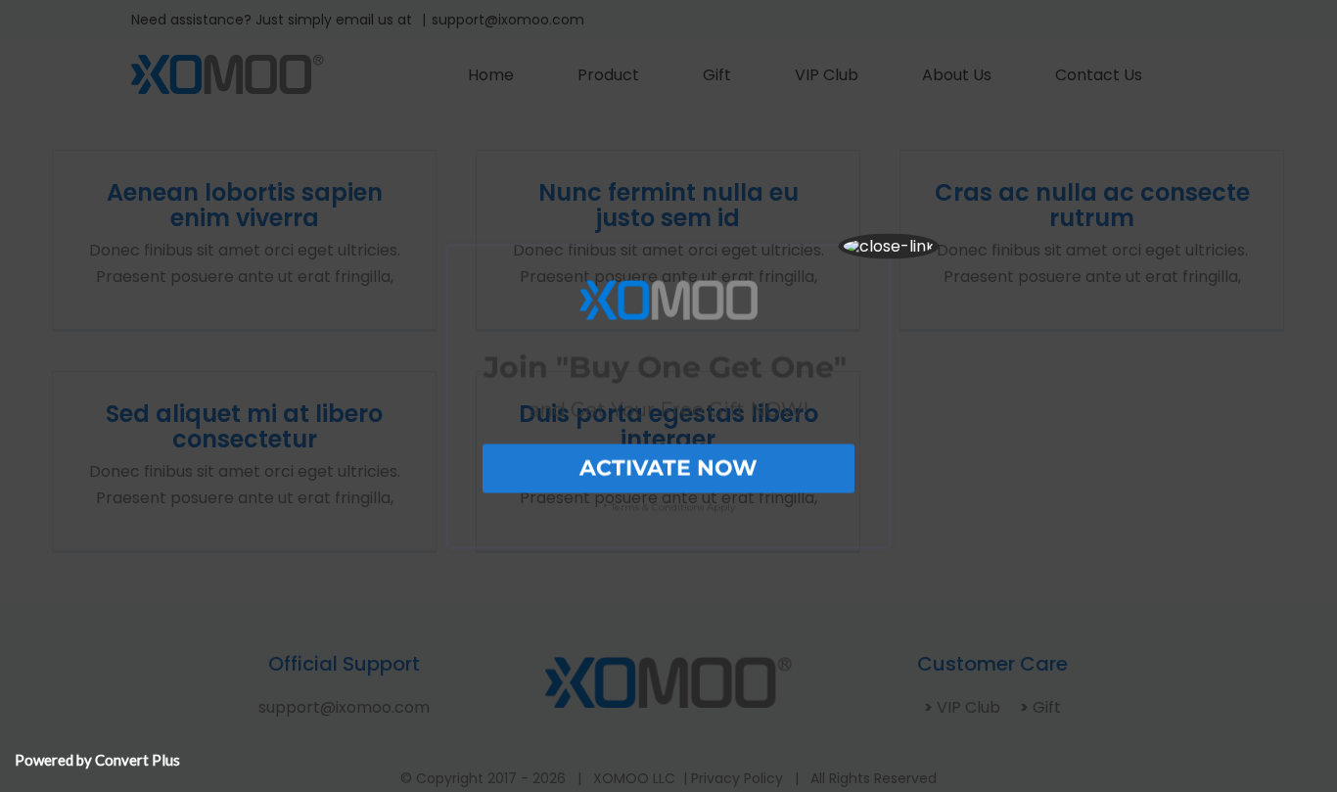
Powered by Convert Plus (97, 760)
